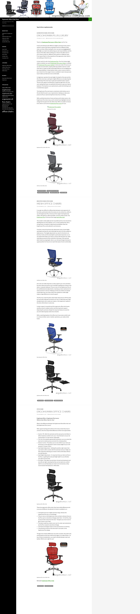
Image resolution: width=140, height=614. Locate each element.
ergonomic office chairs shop (7, 103)
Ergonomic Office (5, 38)
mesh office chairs (55, 192)
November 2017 (5, 52)
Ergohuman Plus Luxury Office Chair (51, 42)
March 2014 (4, 54)
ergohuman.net (5, 91)
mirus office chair (5, 109)
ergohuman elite (10, 91)
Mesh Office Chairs (41, 201)
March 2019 (4, 49)
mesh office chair (60, 217)
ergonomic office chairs (43, 192)
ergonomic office (5, 96)
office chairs (63, 192)
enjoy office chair (6, 87)
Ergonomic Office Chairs (7, 65)
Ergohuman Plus (41, 217)
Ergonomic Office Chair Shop (10, 19)
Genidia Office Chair (6, 41)
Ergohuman (4, 79)
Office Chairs (51, 33)
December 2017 (5, 51)
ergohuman (40, 400)
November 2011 (5, 58)
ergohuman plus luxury (52, 190)
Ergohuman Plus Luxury (52, 35)
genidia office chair (5, 105)
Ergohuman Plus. (54, 61)
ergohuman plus (41, 190)
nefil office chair (11, 109)
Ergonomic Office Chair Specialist (55, 38)
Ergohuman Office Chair (48, 580)
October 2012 (5, 56)
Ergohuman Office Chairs (53, 411)
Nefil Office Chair (5, 40)
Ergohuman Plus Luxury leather (46, 65)
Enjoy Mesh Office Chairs (7, 78)
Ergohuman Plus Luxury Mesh (58, 63)
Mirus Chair (11, 107)
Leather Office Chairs (42, 33)
